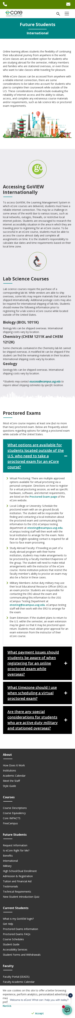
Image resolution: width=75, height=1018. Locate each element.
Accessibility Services (15, 949)
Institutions (9, 770)
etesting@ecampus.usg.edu (45, 528)
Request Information (15, 845)
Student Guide (11, 944)
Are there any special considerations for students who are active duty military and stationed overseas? (32, 720)
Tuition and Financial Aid (17, 881)
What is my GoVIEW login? (18, 918)
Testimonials (10, 886)
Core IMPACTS (11, 818)
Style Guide (9, 786)
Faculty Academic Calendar (19, 982)
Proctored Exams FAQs (16, 934)
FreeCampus (10, 823)
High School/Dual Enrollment (20, 871)
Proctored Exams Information (20, 929)
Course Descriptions (15, 808)
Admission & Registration (18, 876)
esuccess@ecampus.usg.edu (45, 381)
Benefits (8, 855)
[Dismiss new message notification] (70, 995)
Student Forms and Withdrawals (22, 954)
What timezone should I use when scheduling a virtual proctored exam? (32, 693)
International (10, 860)
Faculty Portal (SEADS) (16, 976)
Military (7, 866)
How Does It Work (14, 765)
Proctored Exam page (43, 496)
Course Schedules (13, 939)
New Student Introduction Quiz (21, 896)
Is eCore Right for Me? (16, 850)
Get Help (8, 924)
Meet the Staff (11, 780)
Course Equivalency (14, 813)
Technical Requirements (17, 891)
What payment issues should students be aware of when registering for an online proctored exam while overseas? (33, 663)
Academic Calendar (14, 775)
